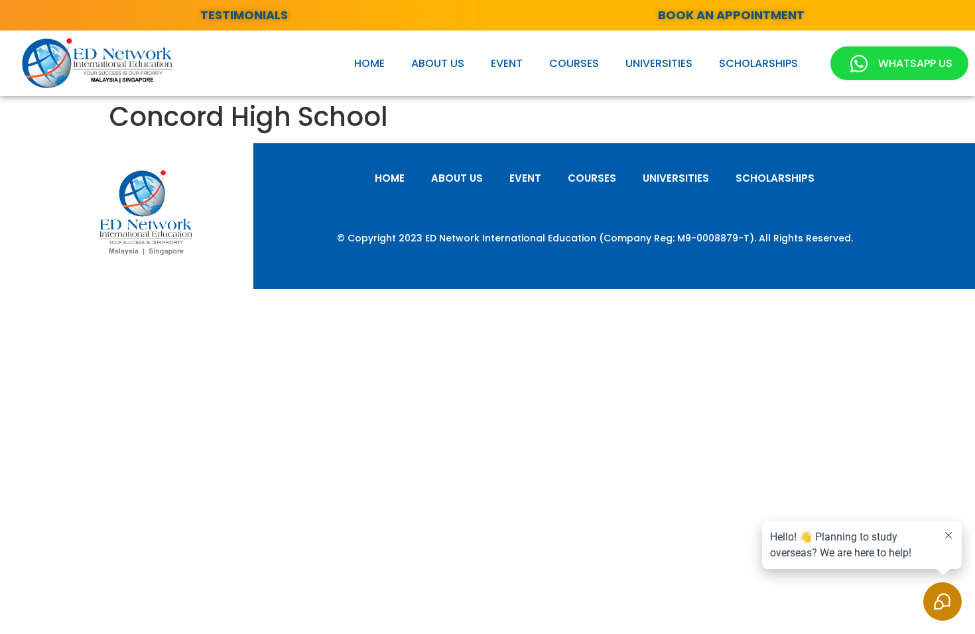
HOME (369, 63)
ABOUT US (437, 63)
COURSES (574, 63)
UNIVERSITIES (658, 63)
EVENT (507, 63)
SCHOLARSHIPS (758, 63)
